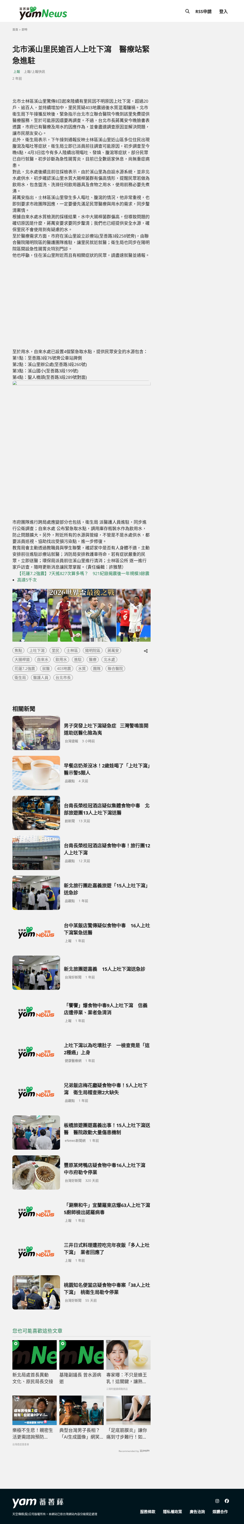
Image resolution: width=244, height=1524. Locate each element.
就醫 (46, 668)
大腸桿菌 (22, 659)
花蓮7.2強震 (25, 668)
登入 (223, 11)
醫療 (93, 659)
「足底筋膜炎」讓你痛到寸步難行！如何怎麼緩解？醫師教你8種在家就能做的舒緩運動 (128, 1434)
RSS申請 (203, 11)
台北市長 (63, 677)
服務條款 (147, 1511)
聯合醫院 (115, 668)
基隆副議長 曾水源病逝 (80, 1378)
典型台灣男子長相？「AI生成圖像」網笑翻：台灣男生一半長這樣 (79, 1434)
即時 (24, 30)
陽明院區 (92, 650)
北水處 (109, 659)
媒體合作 (220, 1511)
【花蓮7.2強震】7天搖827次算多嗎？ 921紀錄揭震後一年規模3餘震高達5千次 (83, 577)
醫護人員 (40, 677)
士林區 (72, 650)
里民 (55, 650)
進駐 (78, 659)
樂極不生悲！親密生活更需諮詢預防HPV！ (32, 1434)
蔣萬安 (113, 650)
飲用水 (61, 659)
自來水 (42, 659)
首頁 (15, 30)
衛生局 (20, 677)
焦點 (18, 650)
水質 (82, 668)
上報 (16, 71)
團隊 (97, 668)
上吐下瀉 (37, 650)
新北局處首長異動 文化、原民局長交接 (32, 1378)
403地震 (64, 668)
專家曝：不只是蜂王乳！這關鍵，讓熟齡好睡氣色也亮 (126, 1378)
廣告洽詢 (197, 1511)
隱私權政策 (172, 1511)
